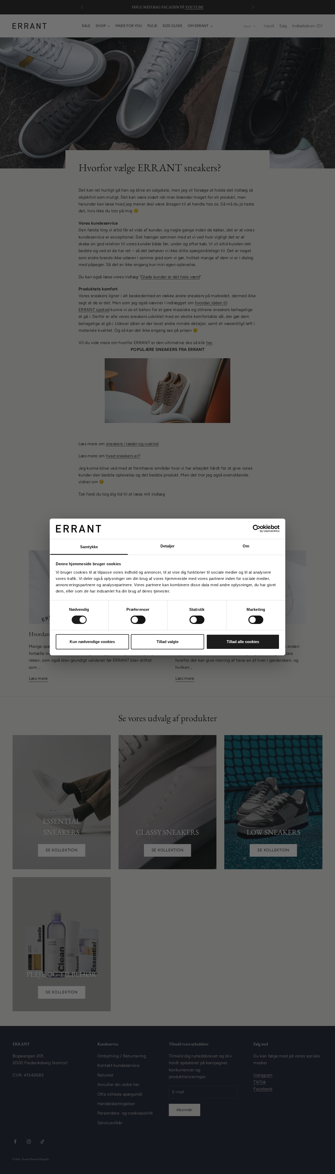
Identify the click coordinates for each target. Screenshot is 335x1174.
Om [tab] (246, 546)
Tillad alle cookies (243, 641)
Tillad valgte (167, 641)
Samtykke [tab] (89, 547)
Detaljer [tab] (167, 546)
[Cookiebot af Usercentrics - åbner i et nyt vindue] (257, 528)
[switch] (138, 620)
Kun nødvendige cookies (92, 641)
